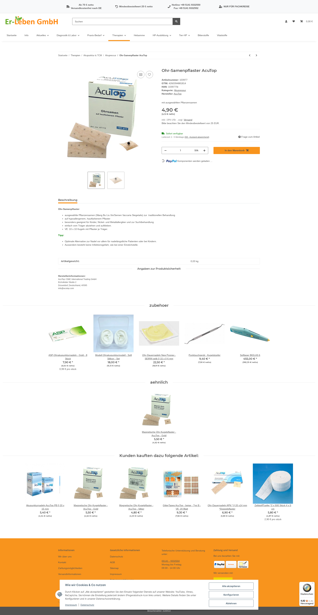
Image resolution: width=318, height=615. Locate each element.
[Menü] (313, 584)
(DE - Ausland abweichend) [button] (197, 137)
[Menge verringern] (165, 150)
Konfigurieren (231, 594)
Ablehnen (231, 603)
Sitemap (114, 568)
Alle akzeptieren (231, 586)
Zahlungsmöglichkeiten (70, 568)
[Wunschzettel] (293, 21)
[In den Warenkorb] (60, 66)
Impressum (116, 574)
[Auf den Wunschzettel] (149, 74)
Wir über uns (65, 556)
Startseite (12, 35)
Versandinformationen (69, 574)
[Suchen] (176, 21)
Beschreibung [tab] (67, 200)
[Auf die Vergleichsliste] (140, 74)
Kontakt (62, 562)
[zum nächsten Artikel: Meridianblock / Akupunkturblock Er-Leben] (256, 55)
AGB (112, 562)
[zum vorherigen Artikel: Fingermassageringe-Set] (249, 55)
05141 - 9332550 (171, 561)
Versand (188, 119)
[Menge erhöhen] (204, 150)
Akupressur (180, 90)
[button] (286, 21)
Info (26, 35)
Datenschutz (116, 556)
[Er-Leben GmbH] (32, 21)
